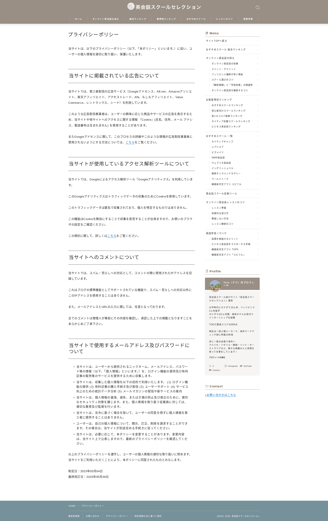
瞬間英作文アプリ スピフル (227, 184)
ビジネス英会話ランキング (226, 126)
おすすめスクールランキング (227, 105)
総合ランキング (137, 19)
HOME (72, 506)
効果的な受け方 (220, 213)
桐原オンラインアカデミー (226, 173)
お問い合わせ (92, 516)
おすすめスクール (196, 19)
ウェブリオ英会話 (221, 163)
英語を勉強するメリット (225, 239)
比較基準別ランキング (219, 99)
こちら (130, 142)
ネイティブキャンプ (222, 141)
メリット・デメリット (224, 69)
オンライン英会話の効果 (225, 63)
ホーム (78, 19)
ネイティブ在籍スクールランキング (231, 121)
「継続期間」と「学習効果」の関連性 (232, 85)
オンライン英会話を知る (106, 19)
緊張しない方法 (220, 218)
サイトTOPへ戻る (216, 41)
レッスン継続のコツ (223, 224)
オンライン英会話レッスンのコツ (225, 202)
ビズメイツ (218, 152)
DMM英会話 (218, 157)
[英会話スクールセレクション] (164, 6)
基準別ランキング (166, 19)
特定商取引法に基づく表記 (148, 516)
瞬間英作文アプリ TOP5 (225, 249)
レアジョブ (218, 147)
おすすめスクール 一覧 (219, 136)
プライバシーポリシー (117, 516)
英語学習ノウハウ (216, 233)
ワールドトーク (220, 179)
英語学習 (248, 19)
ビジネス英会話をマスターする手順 (231, 244)
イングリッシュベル (223, 168)
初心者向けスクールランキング (229, 110)
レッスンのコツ (224, 19)
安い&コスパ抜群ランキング (227, 116)
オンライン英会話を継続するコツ (230, 90)
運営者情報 (74, 516)
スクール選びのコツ (223, 79)
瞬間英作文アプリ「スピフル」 (229, 254)
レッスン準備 (219, 207)
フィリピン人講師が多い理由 (227, 74)
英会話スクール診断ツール (221, 193)
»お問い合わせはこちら (220, 395)
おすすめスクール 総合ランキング (226, 49)
